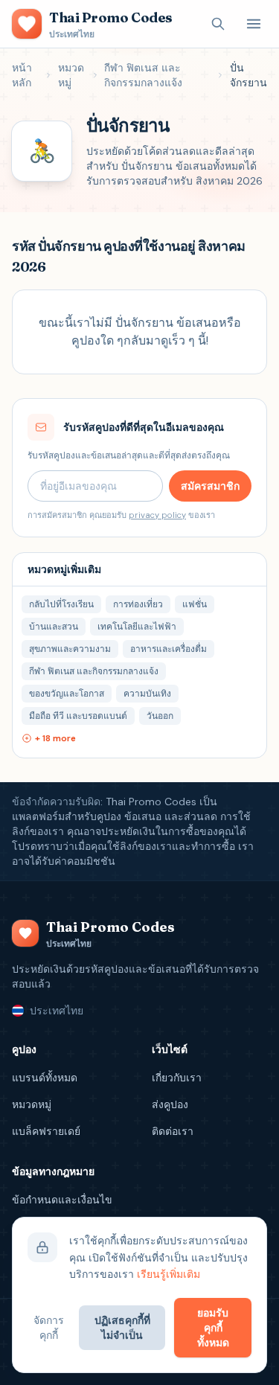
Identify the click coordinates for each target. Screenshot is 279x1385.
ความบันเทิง (147, 694)
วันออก (160, 716)
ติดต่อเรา (172, 1131)
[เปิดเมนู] (253, 23)
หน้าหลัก (22, 75)
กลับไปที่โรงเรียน (61, 604)
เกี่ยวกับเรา (177, 1077)
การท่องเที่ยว (138, 604)
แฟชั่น (194, 604)
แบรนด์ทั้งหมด (44, 1077)
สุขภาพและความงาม (70, 649)
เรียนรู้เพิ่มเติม (168, 1274)
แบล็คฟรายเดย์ (46, 1131)
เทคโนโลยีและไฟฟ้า (136, 627)
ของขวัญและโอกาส (66, 694)
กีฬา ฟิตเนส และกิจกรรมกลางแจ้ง (143, 75)
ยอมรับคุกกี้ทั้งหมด (213, 1327)
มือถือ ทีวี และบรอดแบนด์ (78, 716)
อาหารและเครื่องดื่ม (168, 649)
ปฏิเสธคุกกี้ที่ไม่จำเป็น (122, 1328)
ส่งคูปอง (170, 1104)
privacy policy (157, 515)
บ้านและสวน (53, 627)
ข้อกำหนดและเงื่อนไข (62, 1199)
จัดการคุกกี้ (48, 1328)
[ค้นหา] (218, 23)
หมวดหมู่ (71, 75)
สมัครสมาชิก (210, 486)
